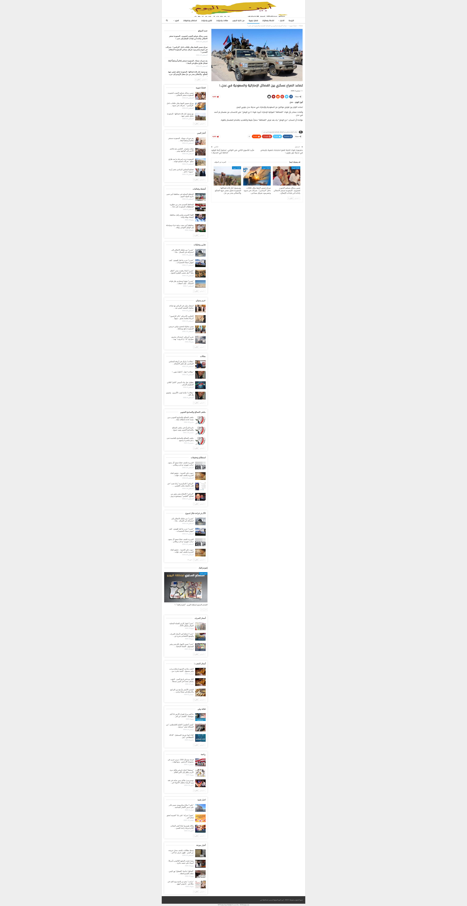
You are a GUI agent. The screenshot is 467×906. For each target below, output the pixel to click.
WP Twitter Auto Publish (225, 905)
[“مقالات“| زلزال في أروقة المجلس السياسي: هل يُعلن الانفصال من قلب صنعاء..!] (200, 364)
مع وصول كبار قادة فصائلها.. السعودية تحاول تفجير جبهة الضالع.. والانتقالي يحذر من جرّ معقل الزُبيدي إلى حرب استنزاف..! (187, 74)
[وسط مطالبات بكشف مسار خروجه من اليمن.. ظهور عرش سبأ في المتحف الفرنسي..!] (200, 853)
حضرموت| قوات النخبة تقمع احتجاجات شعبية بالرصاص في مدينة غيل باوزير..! (281, 151)
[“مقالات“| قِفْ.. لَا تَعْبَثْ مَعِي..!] (200, 375)
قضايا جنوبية (253, 20)
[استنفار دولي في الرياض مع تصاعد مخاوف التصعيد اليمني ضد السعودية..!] (200, 308)
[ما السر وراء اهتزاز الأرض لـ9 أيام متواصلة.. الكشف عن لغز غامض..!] (200, 717)
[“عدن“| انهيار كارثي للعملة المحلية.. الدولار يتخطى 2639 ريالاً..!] (200, 626)
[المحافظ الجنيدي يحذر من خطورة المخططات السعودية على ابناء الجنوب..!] (200, 207)
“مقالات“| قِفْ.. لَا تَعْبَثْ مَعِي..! (183, 372)
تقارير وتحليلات (206, 20)
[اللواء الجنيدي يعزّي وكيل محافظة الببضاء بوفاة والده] (200, 218)
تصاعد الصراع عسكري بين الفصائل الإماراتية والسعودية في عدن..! (279, 132)
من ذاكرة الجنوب (238, 20)
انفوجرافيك (203, 573)
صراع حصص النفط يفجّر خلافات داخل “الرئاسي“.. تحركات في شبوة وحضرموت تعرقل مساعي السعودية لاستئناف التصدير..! (186, 49)
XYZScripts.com (244, 905)
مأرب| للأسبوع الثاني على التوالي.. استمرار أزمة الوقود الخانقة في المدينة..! (232, 151)
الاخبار (282, 20)
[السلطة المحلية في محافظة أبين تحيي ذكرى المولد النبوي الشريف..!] (200, 197)
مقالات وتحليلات (222, 20)
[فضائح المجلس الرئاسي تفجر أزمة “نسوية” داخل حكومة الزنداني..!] (200, 172)
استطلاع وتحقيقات (190, 20)
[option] (185, 590)
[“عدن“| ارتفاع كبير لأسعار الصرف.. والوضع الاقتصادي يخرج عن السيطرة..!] (200, 637)
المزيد (177, 20)
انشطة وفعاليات (268, 20)
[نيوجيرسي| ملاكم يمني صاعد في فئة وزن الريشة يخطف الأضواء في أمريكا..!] (200, 783)
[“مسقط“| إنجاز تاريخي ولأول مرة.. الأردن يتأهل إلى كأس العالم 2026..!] (200, 773)
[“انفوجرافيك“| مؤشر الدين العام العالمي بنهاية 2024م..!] (185, 587)
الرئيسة (291, 20)
